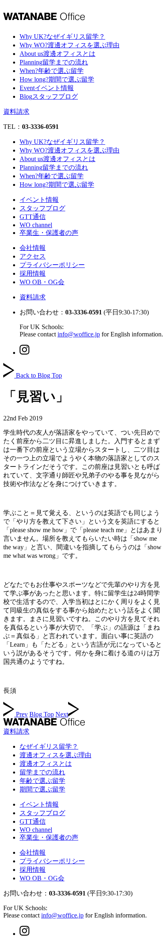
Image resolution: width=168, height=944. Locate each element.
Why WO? (69, 45)
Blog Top (41, 714)
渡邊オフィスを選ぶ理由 (55, 755)
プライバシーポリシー (52, 264)
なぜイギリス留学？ (49, 746)
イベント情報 (39, 199)
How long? (57, 79)
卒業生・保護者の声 (49, 232)
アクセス (33, 256)
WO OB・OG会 (42, 282)
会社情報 (33, 247)
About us (57, 53)
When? (52, 70)
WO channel (36, 224)
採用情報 (33, 273)
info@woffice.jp (78, 334)
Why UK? (62, 36)
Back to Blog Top (39, 375)
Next (61, 714)
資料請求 (16, 111)
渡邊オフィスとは (46, 763)
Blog (49, 96)
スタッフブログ (42, 208)
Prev (22, 714)
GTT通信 (33, 216)
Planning (54, 62)
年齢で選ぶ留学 (42, 780)
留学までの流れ (42, 772)
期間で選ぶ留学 (42, 789)
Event (47, 87)
